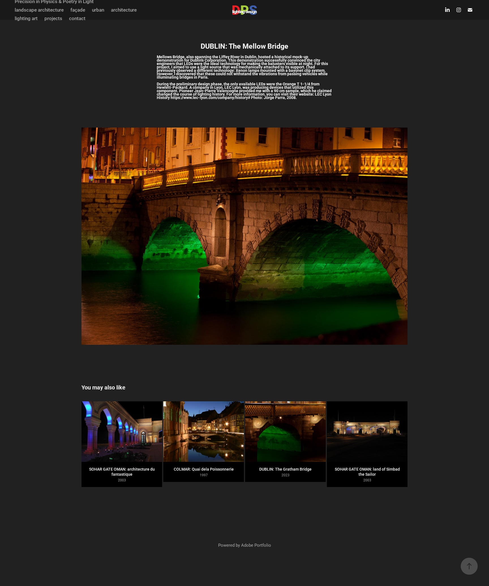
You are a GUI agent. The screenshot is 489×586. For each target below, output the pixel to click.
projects (53, 18)
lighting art (26, 18)
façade (77, 10)
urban (98, 10)
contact (77, 18)
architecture (124, 10)
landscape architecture (39, 10)
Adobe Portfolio (256, 545)
